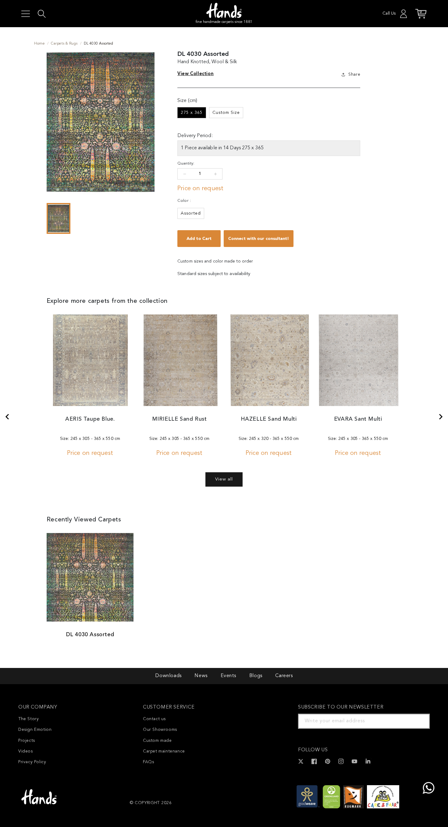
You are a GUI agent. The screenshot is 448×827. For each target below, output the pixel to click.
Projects (26, 740)
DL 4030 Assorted (90, 634)
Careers (284, 675)
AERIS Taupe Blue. (90, 419)
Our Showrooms (160, 729)
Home (39, 43)
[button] (25, 13)
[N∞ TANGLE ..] (7, 417)
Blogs (255, 675)
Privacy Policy (32, 762)
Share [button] (354, 74)
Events (228, 675)
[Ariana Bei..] (441, 417)
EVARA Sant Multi (358, 419)
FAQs (148, 762)
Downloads (168, 675)
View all (224, 479)
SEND (417, 721)
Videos (25, 751)
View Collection (195, 73)
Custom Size (226, 113)
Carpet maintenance (164, 751)
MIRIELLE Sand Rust (179, 419)
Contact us (154, 719)
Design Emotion (35, 729)
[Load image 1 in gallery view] (58, 218)
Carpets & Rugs (64, 43)
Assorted (191, 213)
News (200, 675)
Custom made (157, 740)
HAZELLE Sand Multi (269, 419)
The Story (28, 719)
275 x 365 (192, 113)
